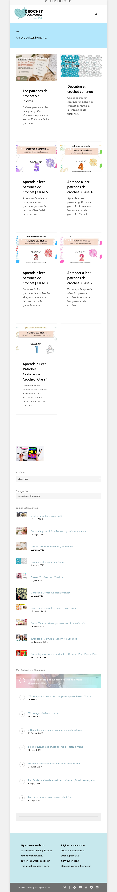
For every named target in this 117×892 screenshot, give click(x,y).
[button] (101, 13)
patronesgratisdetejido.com (36, 850)
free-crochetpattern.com (35, 865)
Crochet (69, 58)
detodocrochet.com (32, 855)
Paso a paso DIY (70, 855)
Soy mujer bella (70, 860)
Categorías (22, 491)
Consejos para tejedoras (34, 58)
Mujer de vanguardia (72, 850)
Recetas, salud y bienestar (76, 865)
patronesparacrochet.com (35, 860)
